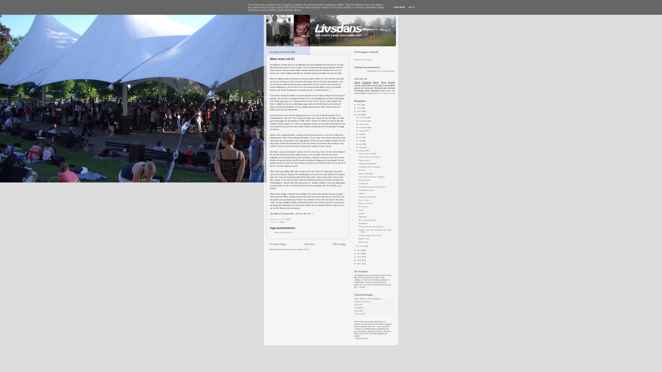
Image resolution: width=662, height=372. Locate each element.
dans (357, 82)
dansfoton (375, 91)
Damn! (361, 210)
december (363, 117)
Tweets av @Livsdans (363, 60)
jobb (364, 85)
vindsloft (370, 93)
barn (383, 91)
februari (362, 151)
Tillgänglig (363, 217)
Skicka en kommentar (282, 232)
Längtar (362, 213)
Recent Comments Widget (384, 71)
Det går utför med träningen (370, 157)
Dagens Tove (364, 239)
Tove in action (364, 200)
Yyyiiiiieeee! (363, 184)
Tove (384, 82)
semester (369, 88)
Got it (411, 7)
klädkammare (387, 93)
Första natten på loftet (367, 154)
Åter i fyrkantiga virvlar (367, 220)
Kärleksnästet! (364, 160)
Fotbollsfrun (359, 308)
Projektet (362, 93)
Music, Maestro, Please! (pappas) (367, 299)
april (361, 144)
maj (360, 141)
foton (376, 82)
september (363, 127)
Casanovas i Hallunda (367, 197)
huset (367, 91)
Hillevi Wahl (358, 311)
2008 (359, 260)
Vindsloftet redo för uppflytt (369, 167)
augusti (362, 131)
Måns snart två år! (366, 203)
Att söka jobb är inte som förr (370, 235)
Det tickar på (364, 207)
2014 (359, 108)
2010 (359, 254)
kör (362, 88)
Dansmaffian (389, 85)
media (388, 91)
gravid (357, 88)
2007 (359, 264)
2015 (359, 105)
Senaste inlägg (278, 244)
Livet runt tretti (360, 314)
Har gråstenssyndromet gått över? (372, 187)
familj (391, 82)
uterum (376, 93)
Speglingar (363, 223)
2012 (359, 115)
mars (361, 147)
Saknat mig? (364, 242)
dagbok (366, 82)
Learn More (399, 7)
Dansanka (358, 305)
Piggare (362, 193)
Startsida (309, 244)
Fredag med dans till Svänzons (371, 227)
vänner (357, 85)
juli (360, 134)
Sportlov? (362, 170)
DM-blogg (359, 91)
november (363, 121)
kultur (381, 93)
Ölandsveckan (381, 88)
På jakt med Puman (362, 302)
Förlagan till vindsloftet (367, 164)
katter (356, 93)
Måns (282, 222)
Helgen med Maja (366, 174)
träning (391, 88)
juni (360, 137)
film (393, 91)
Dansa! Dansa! (364, 180)
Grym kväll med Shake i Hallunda (372, 177)
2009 (359, 257)
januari (362, 246)
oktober (362, 124)
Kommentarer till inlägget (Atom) (296, 249)
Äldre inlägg (339, 244)
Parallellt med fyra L (366, 190)
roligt (393, 93)
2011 (359, 250)
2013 (359, 111)
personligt (377, 85)
